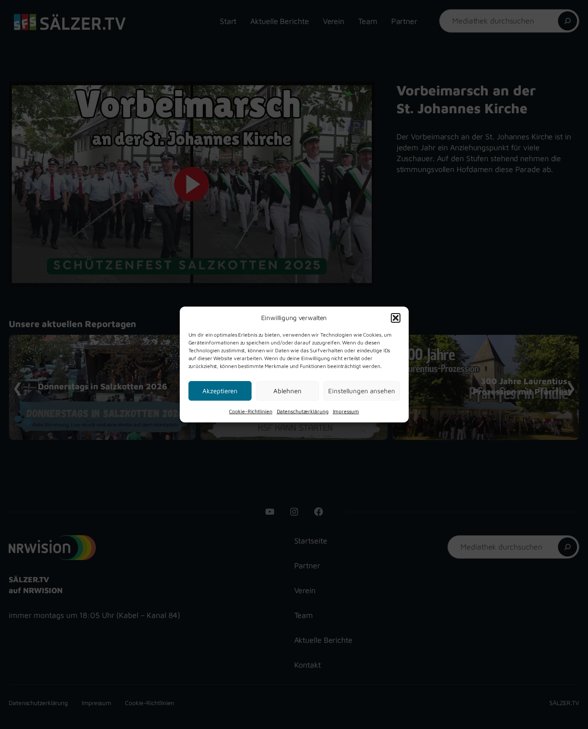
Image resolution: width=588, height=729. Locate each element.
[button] (395, 317)
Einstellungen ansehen (361, 390)
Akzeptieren (220, 390)
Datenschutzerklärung (303, 411)
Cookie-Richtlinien (250, 411)
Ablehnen (287, 390)
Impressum (346, 411)
